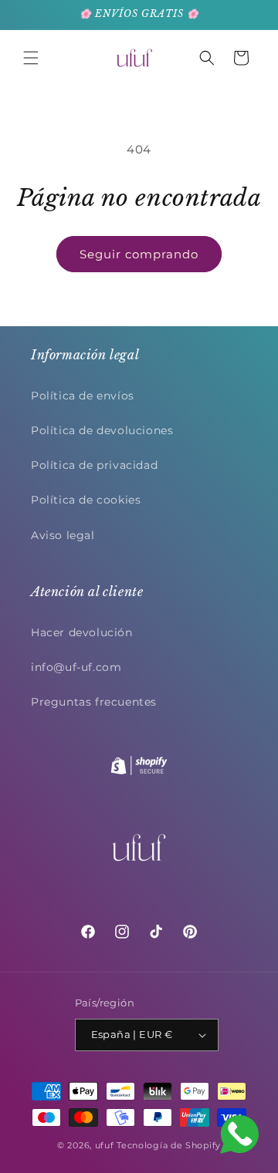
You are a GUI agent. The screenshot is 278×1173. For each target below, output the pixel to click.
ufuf (104, 1145)
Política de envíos (82, 396)
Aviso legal (63, 535)
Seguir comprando (139, 254)
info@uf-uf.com (76, 667)
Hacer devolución (82, 632)
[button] (31, 58)
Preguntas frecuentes (94, 702)
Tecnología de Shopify (169, 1145)
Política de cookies (86, 500)
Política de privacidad (94, 465)
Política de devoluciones (102, 430)
